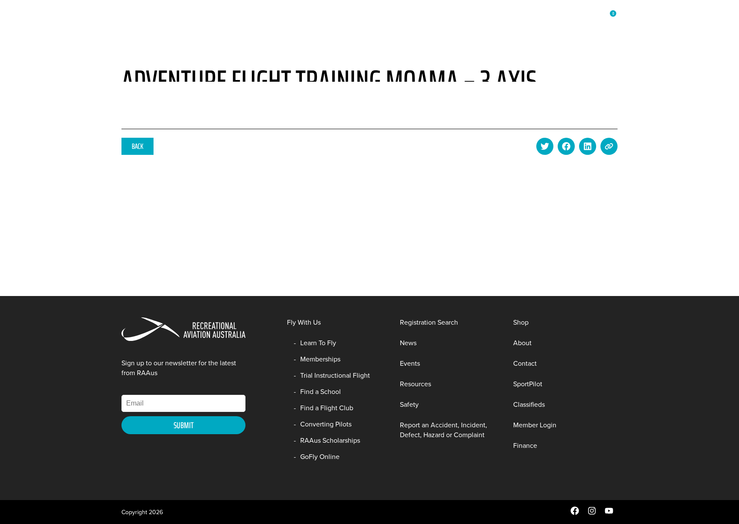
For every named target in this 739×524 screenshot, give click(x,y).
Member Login (534, 425)
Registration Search (429, 322)
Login (565, 21)
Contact (525, 363)
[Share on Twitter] (544, 146)
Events (410, 363)
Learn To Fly (318, 343)
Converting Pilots (326, 424)
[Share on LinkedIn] (587, 146)
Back (137, 146)
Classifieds (529, 404)
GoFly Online (320, 457)
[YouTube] (609, 513)
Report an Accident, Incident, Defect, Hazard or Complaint (443, 430)
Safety (409, 404)
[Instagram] (592, 513)
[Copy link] (609, 146)
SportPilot (527, 384)
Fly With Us (173, 21)
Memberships (225, 21)
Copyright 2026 (142, 512)
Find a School (320, 392)
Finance (525, 445)
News (267, 21)
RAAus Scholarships (330, 440)
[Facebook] (575, 513)
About (536, 21)
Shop (508, 21)
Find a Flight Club (326, 408)
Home (135, 21)
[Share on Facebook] (566, 146)
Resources (472, 21)
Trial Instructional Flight (335, 375)
